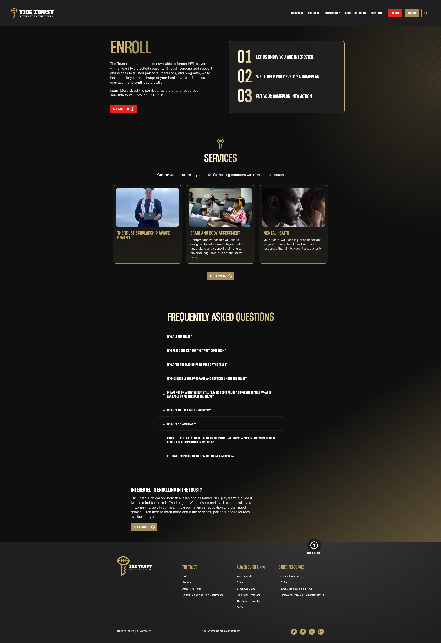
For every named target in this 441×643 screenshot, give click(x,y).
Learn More (119, 90)
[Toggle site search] (425, 13)
